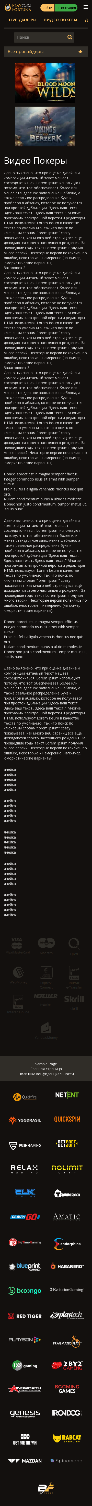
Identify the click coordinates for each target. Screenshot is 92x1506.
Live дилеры (23, 19)
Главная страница (46, 1068)
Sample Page (46, 1063)
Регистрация (66, 8)
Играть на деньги (46, 83)
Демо (46, 94)
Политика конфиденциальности (46, 1073)
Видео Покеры (60, 19)
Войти (47, 8)
